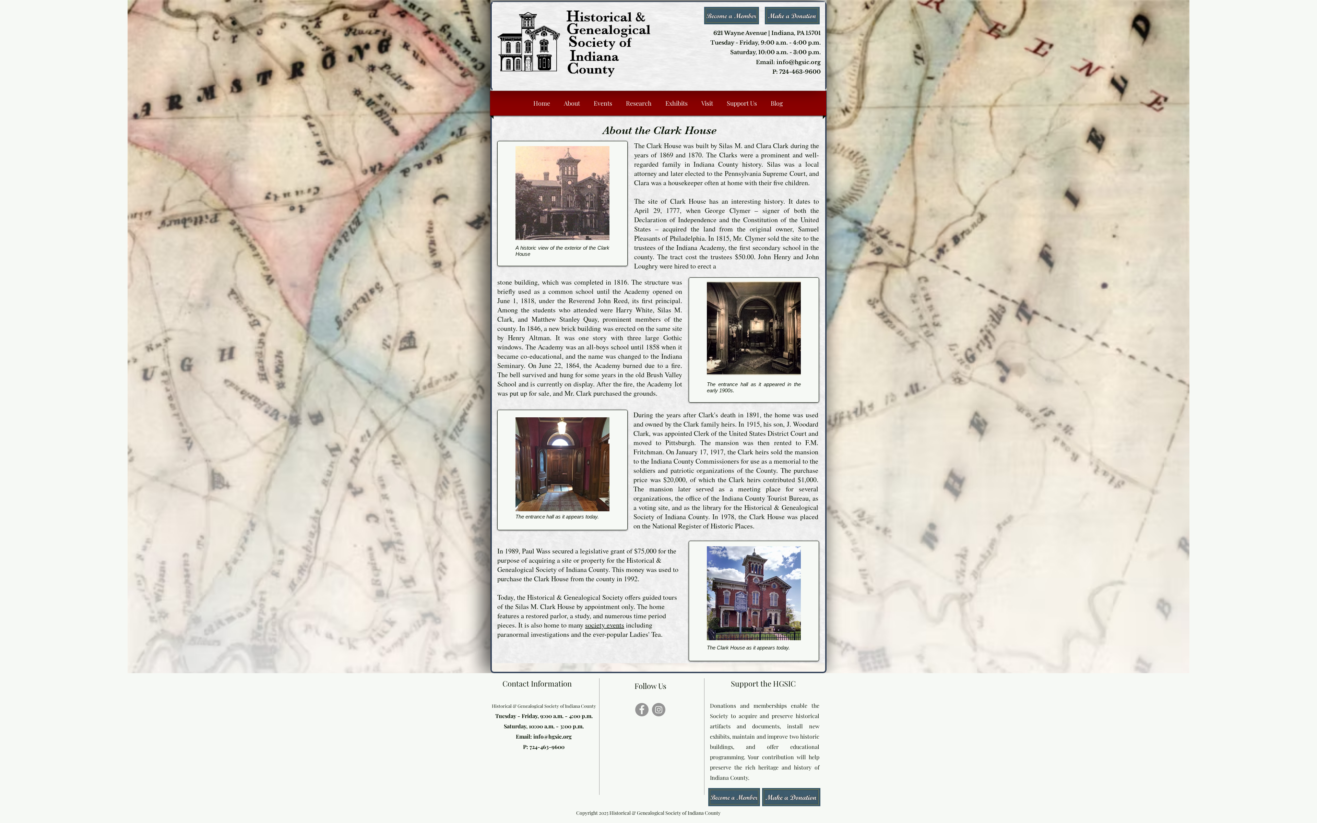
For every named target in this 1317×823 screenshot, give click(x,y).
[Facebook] (642, 709)
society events (604, 625)
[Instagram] (658, 709)
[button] (791, 797)
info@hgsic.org (552, 736)
